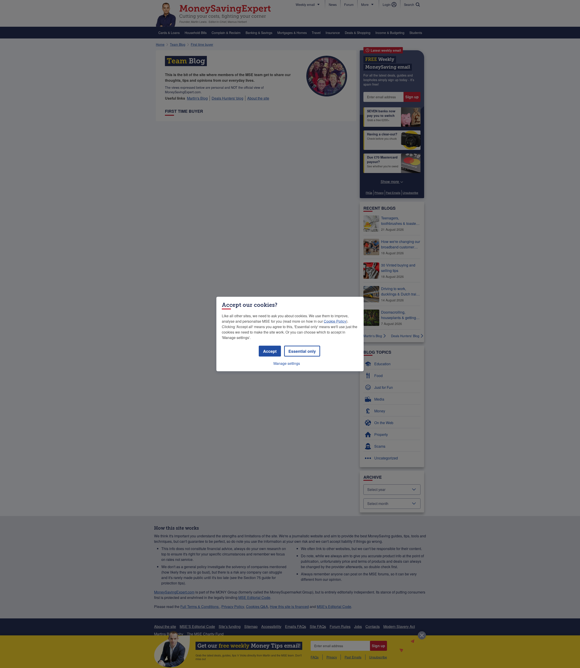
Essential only (302, 351)
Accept (270, 351)
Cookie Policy (335, 321)
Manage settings (286, 363)
